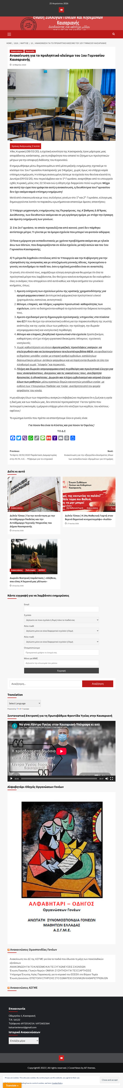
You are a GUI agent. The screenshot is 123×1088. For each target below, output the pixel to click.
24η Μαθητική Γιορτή (74, 508)
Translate (25, 709)
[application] (62, 751)
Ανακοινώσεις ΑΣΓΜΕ (24, 988)
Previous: (33, 455)
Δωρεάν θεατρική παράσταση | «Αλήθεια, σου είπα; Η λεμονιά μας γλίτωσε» (33, 579)
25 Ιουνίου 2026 (18, 586)
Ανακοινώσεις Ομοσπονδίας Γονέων (33, 950)
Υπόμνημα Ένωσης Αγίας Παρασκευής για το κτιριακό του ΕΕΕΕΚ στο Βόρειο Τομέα (54, 974)
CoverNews (74, 1067)
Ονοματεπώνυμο (32, 647)
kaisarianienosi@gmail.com (22, 1027)
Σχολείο (27, 615)
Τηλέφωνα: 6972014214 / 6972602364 (29, 1023)
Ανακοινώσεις (16, 51)
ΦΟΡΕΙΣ (42, 570)
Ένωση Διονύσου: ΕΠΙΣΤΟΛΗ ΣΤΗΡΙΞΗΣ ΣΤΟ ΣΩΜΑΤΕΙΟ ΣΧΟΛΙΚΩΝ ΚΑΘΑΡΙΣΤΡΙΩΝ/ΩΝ (59, 978)
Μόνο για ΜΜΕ (31, 658)
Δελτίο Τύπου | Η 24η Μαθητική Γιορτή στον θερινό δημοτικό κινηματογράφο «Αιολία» (89, 517)
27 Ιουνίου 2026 (73, 523)
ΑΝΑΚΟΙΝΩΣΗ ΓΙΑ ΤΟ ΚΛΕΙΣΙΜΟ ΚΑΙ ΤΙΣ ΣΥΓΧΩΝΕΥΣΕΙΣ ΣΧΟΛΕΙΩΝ (48, 966)
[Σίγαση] (106, 778)
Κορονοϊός (30, 51)
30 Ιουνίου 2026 (18, 530)
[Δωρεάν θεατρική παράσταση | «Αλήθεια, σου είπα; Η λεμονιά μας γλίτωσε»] (34, 556)
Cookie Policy (57, 1083)
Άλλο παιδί (29, 626)
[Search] (114, 34)
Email (26, 604)
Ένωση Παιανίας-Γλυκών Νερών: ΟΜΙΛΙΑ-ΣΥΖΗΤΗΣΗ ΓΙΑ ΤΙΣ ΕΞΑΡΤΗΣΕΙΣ (50, 970)
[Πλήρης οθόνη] (111, 778)
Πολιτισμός (30, 570)
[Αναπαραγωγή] (11, 778)
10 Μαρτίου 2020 (19, 65)
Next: (88, 455)
